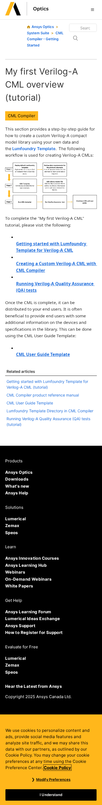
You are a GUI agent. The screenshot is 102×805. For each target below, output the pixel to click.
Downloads (17, 479)
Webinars (15, 572)
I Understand (51, 794)
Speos (11, 532)
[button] (92, 9)
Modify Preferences (53, 779)
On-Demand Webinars (28, 579)
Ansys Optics (43, 26)
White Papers (19, 586)
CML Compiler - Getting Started (45, 39)
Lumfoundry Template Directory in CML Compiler (50, 410)
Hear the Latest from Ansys (33, 686)
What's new (17, 486)
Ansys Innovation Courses (32, 558)
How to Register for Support (34, 632)
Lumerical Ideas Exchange (32, 618)
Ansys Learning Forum (28, 611)
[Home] (27, 14)
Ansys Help (16, 493)
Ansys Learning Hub (26, 565)
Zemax (12, 525)
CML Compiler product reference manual (43, 395)
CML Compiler (21, 115)
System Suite (38, 33)
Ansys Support (20, 625)
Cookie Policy (57, 767)
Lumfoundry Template (33, 148)
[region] (51, 759)
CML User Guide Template (30, 403)
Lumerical (15, 518)
